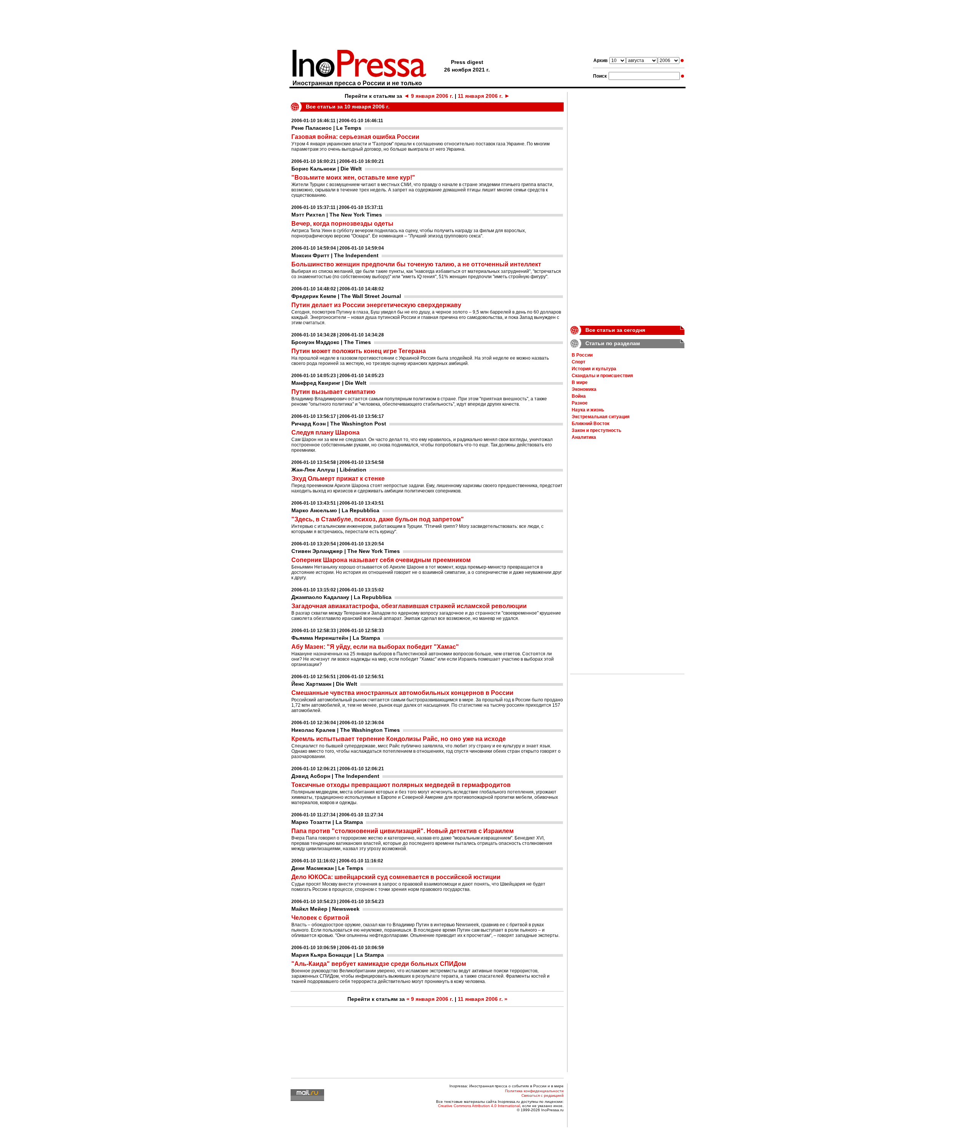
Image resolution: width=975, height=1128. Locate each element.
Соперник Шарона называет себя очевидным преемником (381, 560)
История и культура (594, 368)
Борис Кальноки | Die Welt (326, 169)
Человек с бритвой (320, 918)
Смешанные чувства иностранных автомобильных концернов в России (402, 693)
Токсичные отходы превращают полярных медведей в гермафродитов (401, 785)
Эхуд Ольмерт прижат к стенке (338, 478)
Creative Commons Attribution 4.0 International (479, 1106)
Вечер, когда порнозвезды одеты (342, 223)
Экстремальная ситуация (601, 416)
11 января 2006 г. (484, 96)
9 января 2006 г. (428, 96)
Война (579, 396)
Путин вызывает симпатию (333, 392)
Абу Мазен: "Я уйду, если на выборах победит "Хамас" (375, 647)
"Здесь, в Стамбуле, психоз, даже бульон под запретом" (377, 519)
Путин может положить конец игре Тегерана (358, 351)
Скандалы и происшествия (602, 375)
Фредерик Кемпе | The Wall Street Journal (346, 296)
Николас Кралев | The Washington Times (345, 730)
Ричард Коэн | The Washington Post (338, 424)
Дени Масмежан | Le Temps (327, 868)
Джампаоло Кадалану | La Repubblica (341, 597)
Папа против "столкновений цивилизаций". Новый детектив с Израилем (402, 831)
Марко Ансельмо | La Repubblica (335, 510)
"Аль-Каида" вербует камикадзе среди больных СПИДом (378, 964)
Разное (580, 403)
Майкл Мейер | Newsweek (325, 909)
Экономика (584, 389)
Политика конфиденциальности (534, 1091)
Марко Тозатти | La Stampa (327, 822)
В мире (580, 382)
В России (582, 355)
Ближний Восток (590, 423)
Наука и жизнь (588, 410)
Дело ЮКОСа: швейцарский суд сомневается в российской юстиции (395, 877)
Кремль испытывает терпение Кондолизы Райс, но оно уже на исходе (398, 739)
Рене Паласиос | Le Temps (326, 128)
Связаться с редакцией (542, 1095)
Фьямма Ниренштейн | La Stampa (335, 638)
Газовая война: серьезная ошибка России (355, 137)
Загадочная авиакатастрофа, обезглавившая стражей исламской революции (409, 606)
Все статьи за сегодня (615, 330)
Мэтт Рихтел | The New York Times (336, 215)
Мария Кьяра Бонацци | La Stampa (337, 955)
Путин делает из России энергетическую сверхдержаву (376, 305)
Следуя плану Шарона (325, 432)
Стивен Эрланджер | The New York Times (345, 551)
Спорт (578, 362)
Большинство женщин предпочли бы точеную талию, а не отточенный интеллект (416, 264)
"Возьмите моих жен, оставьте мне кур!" (353, 177)
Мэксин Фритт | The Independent (335, 255)
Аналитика (584, 437)
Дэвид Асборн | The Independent (335, 776)
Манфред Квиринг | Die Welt (328, 383)
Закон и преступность (596, 430)
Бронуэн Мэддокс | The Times (331, 342)
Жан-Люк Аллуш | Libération (328, 470)
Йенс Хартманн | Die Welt (324, 684)
